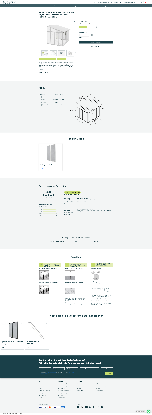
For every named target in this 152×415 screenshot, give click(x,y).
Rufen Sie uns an (42, 383)
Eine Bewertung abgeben (72, 192)
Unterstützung (42, 388)
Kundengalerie (42, 393)
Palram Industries (61, 397)
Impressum (41, 400)
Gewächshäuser (44, 6)
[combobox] (55, 369)
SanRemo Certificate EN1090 (57, 241)
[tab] (85, 24)
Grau (94, 35)
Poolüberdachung (102, 6)
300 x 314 (83, 27)
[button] (40, 53)
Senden (109, 373)
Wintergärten (93, 6)
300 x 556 (100, 27)
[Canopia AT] (9, 2)
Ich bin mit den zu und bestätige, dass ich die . (57, 373)
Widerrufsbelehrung (62, 386)
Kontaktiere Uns (117, 2)
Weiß (82, 35)
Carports (87, 6)
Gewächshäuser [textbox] (105, 368)
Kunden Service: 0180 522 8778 (105, 2)
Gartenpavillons (52, 6)
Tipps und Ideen (42, 395)
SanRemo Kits (54, 8)
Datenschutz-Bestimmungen (64, 390)
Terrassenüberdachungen (71, 6)
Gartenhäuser (61, 6)
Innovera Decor (61, 395)
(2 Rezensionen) (91, 21)
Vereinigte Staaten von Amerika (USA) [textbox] (88, 368)
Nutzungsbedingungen (51, 372)
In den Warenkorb (96, 42)
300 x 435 (92, 27)
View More (41, 69)
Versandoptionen (61, 388)
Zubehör (109, 6)
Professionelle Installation (129, 2)
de (149, 2)
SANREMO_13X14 (95, 241)
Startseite (41, 8)
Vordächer (81, 6)
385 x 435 (109, 27)
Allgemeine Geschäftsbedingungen (65, 383)
